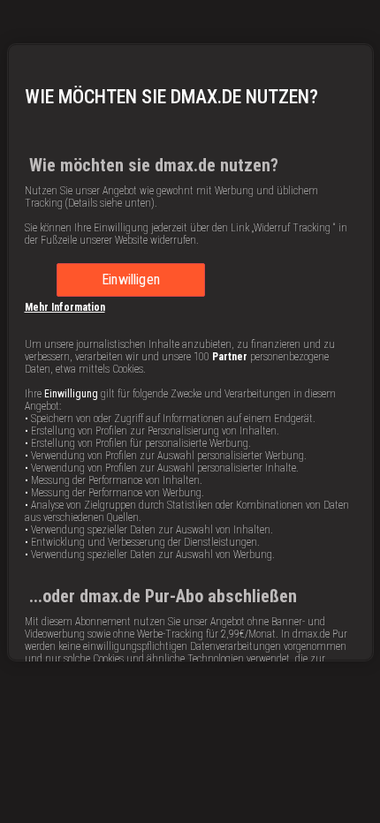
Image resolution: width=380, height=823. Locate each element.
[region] (190, 352)
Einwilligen (131, 279)
